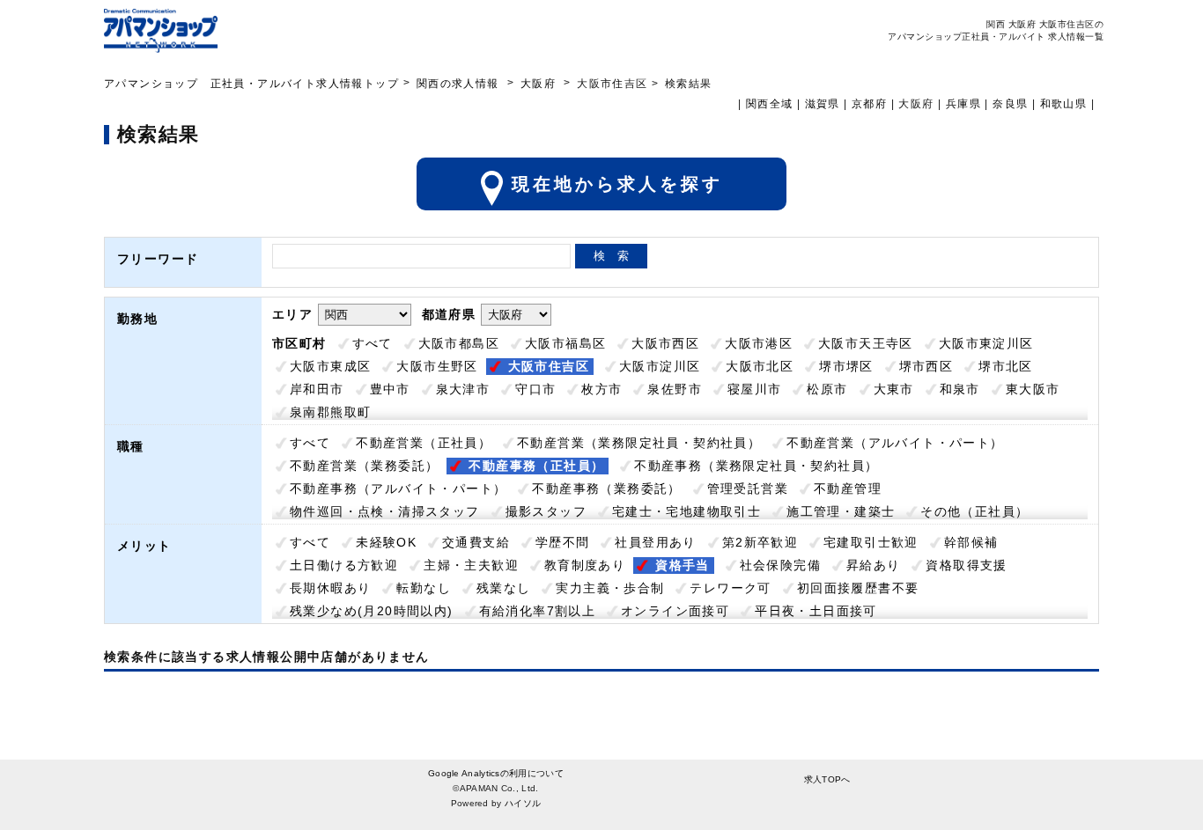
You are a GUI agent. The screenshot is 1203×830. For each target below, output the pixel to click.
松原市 (827, 389)
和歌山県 (1064, 104)
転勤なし (423, 588)
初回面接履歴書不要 (858, 588)
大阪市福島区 (565, 343)
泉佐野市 (674, 389)
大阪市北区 (759, 366)
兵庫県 (963, 104)
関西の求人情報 (460, 83)
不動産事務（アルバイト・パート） (398, 488)
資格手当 (682, 565)
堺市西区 (926, 366)
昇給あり (873, 565)
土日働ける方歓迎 (344, 565)
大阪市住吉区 (548, 366)
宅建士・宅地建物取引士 (686, 511)
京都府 (869, 104)
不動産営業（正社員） (423, 443)
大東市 (894, 389)
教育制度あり (584, 565)
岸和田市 (317, 389)
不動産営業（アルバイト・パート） (894, 443)
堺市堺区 (846, 366)
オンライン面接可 (675, 611)
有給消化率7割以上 (537, 611)
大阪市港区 (759, 343)
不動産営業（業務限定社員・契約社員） (639, 443)
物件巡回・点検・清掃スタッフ (385, 511)
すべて (372, 343)
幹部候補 (971, 542)
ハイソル (523, 803)
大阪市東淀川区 (986, 343)
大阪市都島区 (458, 343)
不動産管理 (848, 488)
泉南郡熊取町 (330, 412)
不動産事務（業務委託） (606, 488)
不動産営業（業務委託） (364, 466)
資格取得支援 (966, 565)
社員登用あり (655, 542)
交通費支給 (476, 542)
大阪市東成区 (330, 366)
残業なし (503, 588)
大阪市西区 (665, 343)
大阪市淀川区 (659, 366)
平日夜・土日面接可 (816, 611)
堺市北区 (1005, 366)
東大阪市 (1033, 389)
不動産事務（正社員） (536, 466)
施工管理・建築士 (840, 511)
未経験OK (386, 542)
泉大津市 (463, 389)
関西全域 (769, 104)
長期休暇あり (330, 588)
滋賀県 (822, 104)
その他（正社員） (974, 511)
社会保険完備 (780, 565)
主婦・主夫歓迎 (471, 565)
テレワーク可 (730, 588)
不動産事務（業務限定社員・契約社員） (756, 466)
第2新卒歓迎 (760, 542)
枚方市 (601, 389)
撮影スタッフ (546, 511)
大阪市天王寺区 (865, 343)
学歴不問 (562, 542)
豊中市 (390, 389)
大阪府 (538, 83)
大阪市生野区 (436, 366)
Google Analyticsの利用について (496, 773)
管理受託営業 (747, 488)
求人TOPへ (827, 779)
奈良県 (1010, 104)
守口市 (535, 389)
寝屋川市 (754, 389)
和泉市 (960, 389)
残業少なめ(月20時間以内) (372, 611)
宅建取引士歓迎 (871, 542)
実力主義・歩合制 (610, 588)
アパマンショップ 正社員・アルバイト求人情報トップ (251, 83)
